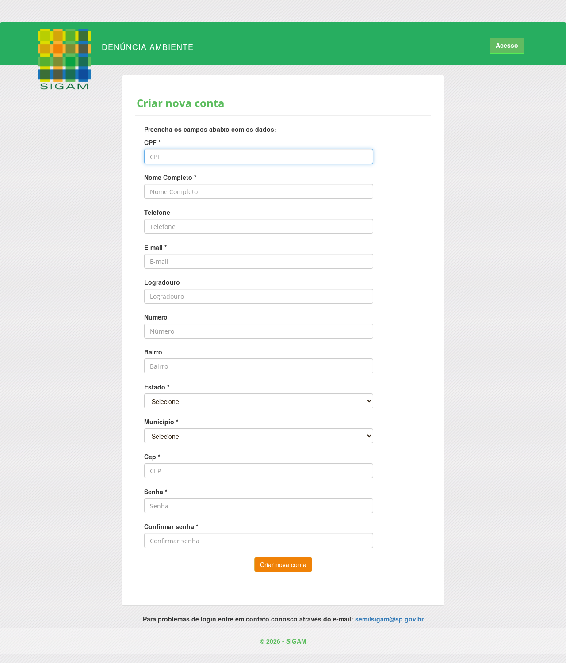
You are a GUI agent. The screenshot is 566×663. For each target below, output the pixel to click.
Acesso (507, 45)
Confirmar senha (169, 526)
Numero (156, 316)
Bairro (153, 351)
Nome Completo (168, 177)
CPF (150, 142)
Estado (154, 386)
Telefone (157, 212)
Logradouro (162, 282)
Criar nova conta (283, 564)
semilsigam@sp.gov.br (389, 618)
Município (159, 421)
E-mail (153, 247)
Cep (150, 456)
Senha (153, 491)
